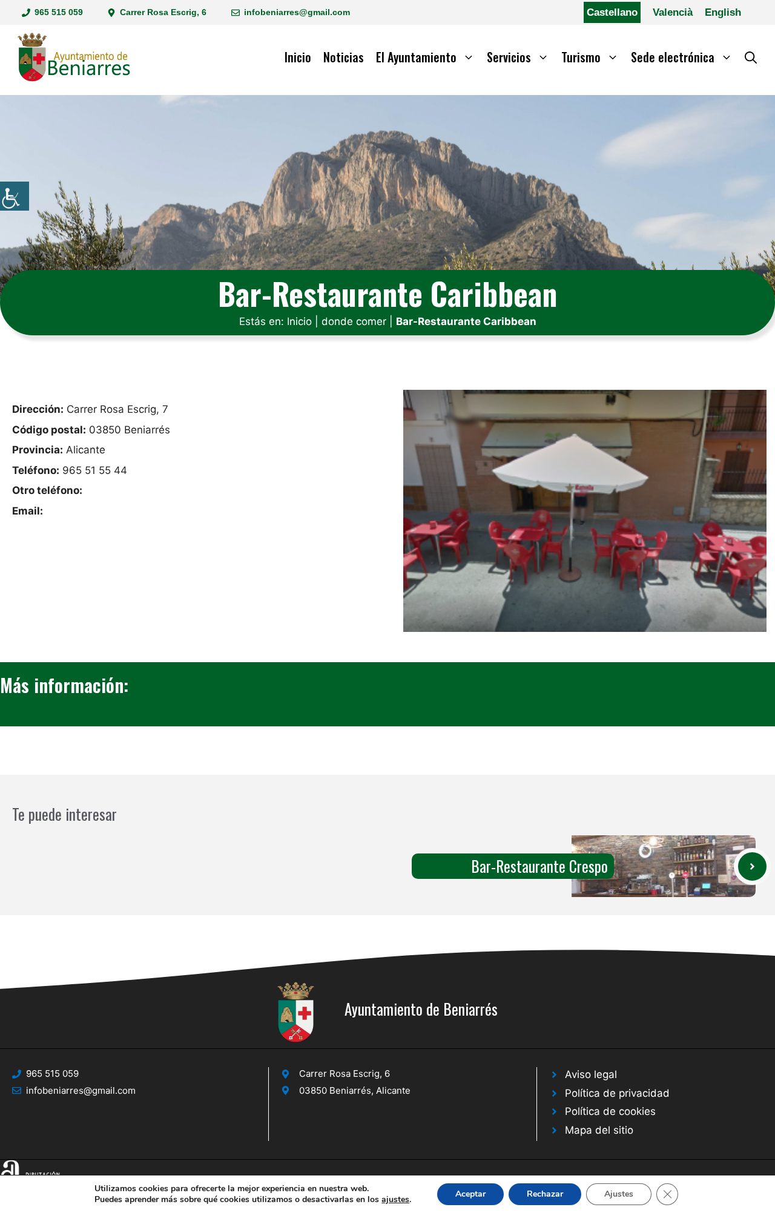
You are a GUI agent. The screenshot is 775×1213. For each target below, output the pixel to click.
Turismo (581, 57)
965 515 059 (59, 12)
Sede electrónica (672, 57)
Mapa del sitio (599, 1130)
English (723, 12)
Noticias (343, 57)
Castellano (612, 12)
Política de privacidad (617, 1093)
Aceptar (470, 1194)
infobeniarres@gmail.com (297, 12)
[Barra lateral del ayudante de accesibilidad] (14, 196)
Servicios (509, 57)
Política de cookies (610, 1111)
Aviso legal (591, 1074)
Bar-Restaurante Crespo (539, 866)
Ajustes (618, 1194)
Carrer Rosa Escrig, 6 (163, 12)
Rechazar (545, 1194)
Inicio (298, 57)
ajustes (395, 1199)
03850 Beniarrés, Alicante (355, 1090)
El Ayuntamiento (416, 57)
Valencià (673, 12)
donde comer (354, 321)
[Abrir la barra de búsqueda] (751, 57)
